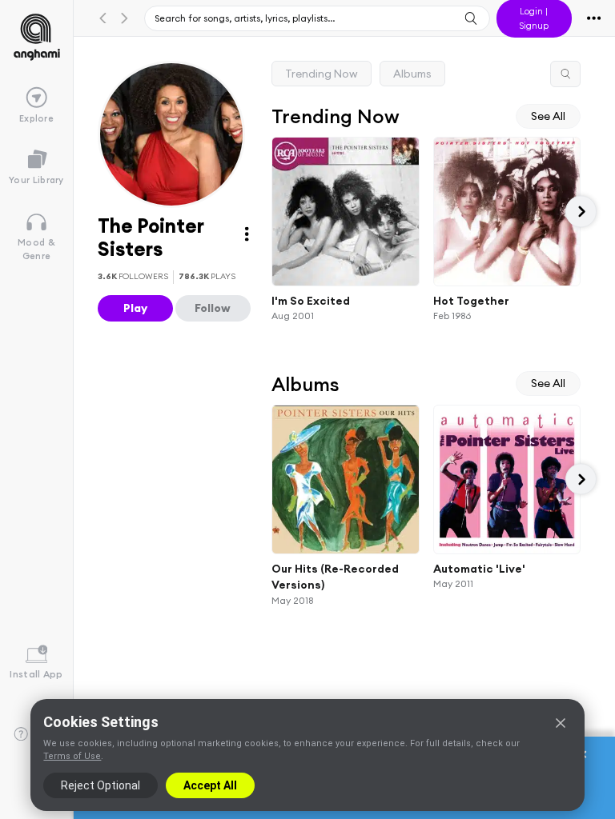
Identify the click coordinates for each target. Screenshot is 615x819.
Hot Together (471, 300)
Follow (213, 308)
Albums (412, 73)
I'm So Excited (310, 300)
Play (135, 308)
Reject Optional (100, 785)
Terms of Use (72, 756)
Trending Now (321, 73)
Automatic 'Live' (479, 568)
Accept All (210, 785)
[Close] (560, 723)
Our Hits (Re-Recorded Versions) (335, 576)
